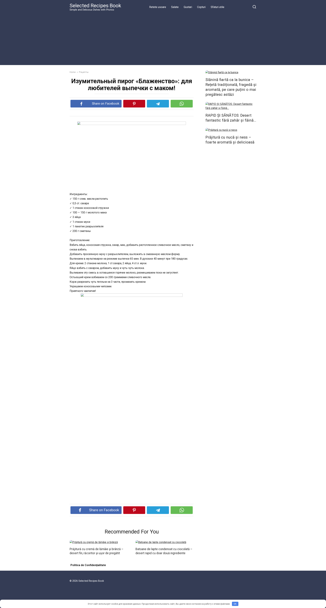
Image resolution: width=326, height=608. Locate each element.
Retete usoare (157, 7)
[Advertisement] (163, 38)
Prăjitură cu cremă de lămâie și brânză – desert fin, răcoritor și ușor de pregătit (96, 551)
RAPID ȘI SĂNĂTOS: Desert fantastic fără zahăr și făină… (230, 117)
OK (235, 604)
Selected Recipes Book (95, 5)
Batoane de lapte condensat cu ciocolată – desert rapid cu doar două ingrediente (163, 551)
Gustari (188, 7)
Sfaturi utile (217, 7)
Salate (175, 7)
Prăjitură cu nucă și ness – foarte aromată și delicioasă (229, 139)
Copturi (201, 7)
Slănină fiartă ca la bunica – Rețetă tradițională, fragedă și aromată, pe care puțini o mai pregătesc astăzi (230, 87)
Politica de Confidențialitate (88, 565)
